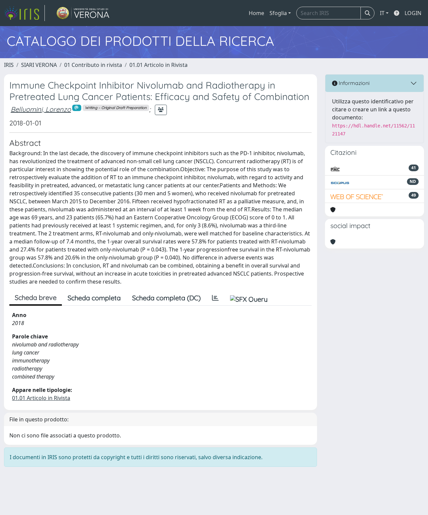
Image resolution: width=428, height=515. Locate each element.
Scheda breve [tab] (36, 297)
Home (256, 13)
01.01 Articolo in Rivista (158, 65)
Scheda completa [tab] (94, 298)
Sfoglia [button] (278, 13)
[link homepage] (24, 13)
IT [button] (382, 13)
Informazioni (353, 83)
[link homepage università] (83, 13)
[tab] (215, 298)
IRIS (9, 65)
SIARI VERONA (39, 65)
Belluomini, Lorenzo (41, 109)
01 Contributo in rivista (93, 65)
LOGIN (413, 13)
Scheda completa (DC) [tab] (166, 298)
